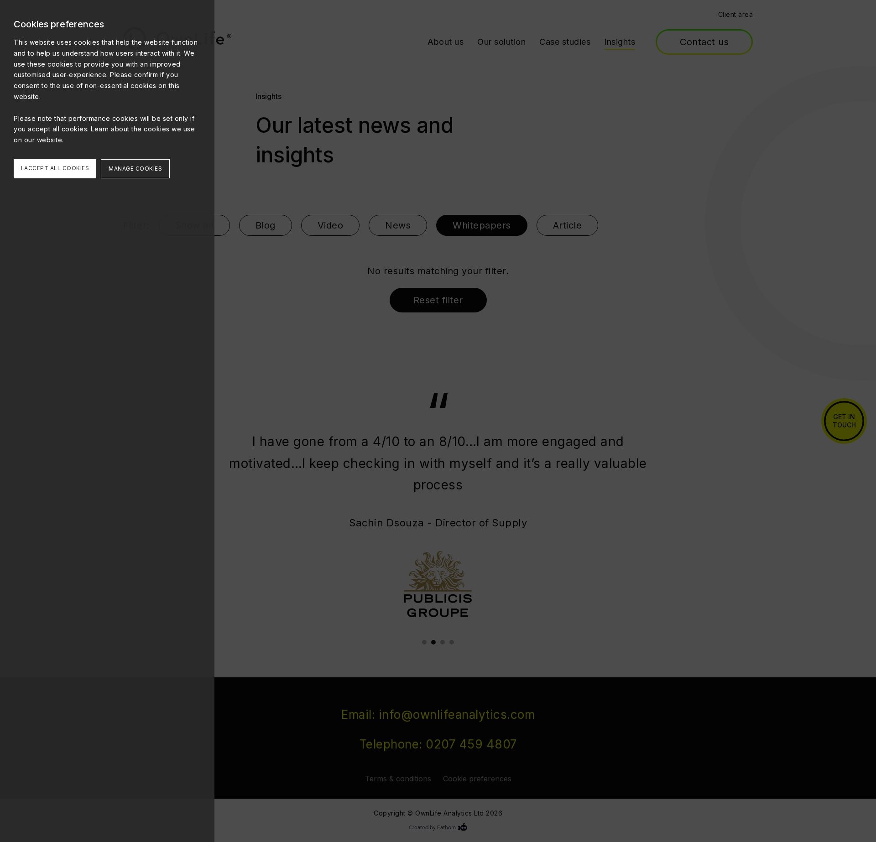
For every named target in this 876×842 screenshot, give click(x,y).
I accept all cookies (55, 168)
